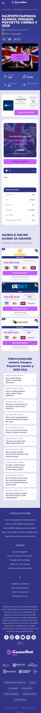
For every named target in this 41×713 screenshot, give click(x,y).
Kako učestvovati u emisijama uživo (20, 536)
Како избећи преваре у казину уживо (20, 528)
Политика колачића (11, 708)
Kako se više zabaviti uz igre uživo (20, 524)
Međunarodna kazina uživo (20, 568)
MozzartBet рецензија (20, 277)
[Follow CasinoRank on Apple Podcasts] (33, 637)
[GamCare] (9, 671)
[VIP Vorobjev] (32, 665)
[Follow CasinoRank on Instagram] (12, 637)
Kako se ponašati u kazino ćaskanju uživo (20, 532)
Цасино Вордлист (20, 551)
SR (19, 643)
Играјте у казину (20, 57)
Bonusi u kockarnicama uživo (20, 556)
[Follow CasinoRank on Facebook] (6, 637)
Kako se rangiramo (20, 592)
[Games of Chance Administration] (6, 665)
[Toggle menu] (3, 3)
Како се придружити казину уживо (20, 520)
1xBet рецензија (20, 312)
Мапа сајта (20, 712)
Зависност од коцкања (20, 564)
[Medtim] (19, 665)
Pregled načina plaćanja (20, 560)
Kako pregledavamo (20, 588)
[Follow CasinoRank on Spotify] (28, 637)
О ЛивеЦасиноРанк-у (20, 583)
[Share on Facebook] (9, 39)
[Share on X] (4, 39)
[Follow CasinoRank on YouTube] (22, 637)
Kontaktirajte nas (20, 596)
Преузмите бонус (26, 112)
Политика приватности (28, 708)
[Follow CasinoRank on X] (17, 637)
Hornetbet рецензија (20, 347)
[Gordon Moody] (25, 671)
